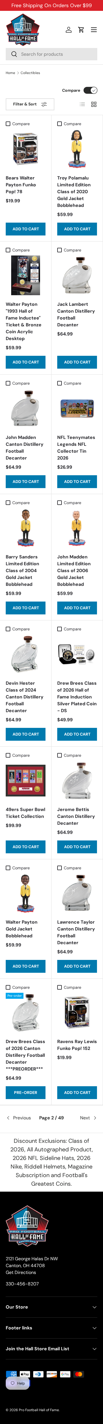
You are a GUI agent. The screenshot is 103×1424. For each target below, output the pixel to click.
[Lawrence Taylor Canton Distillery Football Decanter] (77, 893)
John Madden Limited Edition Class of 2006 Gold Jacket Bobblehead (74, 570)
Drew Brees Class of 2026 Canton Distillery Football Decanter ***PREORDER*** (25, 1055)
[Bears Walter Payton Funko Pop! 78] (25, 149)
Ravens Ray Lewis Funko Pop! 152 (77, 1044)
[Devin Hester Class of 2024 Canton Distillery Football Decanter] (25, 654)
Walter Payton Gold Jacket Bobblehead (21, 929)
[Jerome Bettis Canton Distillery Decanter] (77, 780)
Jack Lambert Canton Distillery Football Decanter (76, 314)
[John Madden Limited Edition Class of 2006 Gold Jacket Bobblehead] (77, 528)
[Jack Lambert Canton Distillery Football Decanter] (77, 275)
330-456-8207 (22, 1284)
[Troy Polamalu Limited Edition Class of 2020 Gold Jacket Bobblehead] (77, 149)
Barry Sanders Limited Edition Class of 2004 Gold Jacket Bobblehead (22, 570)
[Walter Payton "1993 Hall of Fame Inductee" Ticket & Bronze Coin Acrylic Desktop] (25, 275)
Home (10, 73)
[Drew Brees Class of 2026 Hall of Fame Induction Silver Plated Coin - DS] (77, 654)
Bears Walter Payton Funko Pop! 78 (21, 185)
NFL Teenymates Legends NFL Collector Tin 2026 (76, 447)
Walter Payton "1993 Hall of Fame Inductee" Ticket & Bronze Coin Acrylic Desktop (23, 321)
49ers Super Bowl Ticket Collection (25, 812)
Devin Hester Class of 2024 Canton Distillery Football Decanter (24, 697)
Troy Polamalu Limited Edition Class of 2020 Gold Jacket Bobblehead (74, 191)
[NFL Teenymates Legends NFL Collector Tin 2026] (77, 408)
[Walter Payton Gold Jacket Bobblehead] (25, 893)
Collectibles (30, 73)
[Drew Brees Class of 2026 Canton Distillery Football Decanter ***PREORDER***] (25, 1012)
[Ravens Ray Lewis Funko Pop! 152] (77, 1012)
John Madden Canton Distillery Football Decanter (24, 447)
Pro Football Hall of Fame (39, 1410)
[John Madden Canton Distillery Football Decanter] (25, 408)
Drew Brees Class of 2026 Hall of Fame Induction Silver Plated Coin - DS (77, 697)
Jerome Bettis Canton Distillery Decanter (76, 816)
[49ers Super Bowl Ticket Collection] (25, 780)
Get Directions (21, 1272)
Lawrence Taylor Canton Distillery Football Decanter (76, 932)
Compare (71, 90)
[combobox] (51, 54)
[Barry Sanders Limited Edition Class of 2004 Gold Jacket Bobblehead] (25, 528)
